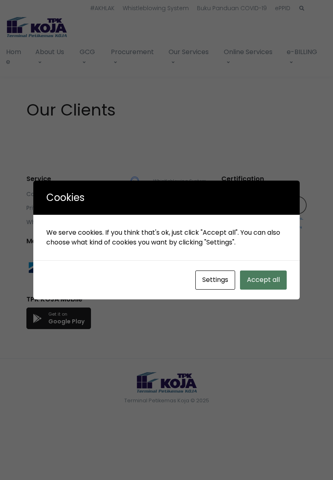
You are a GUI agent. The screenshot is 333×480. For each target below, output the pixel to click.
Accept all (263, 279)
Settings (215, 279)
